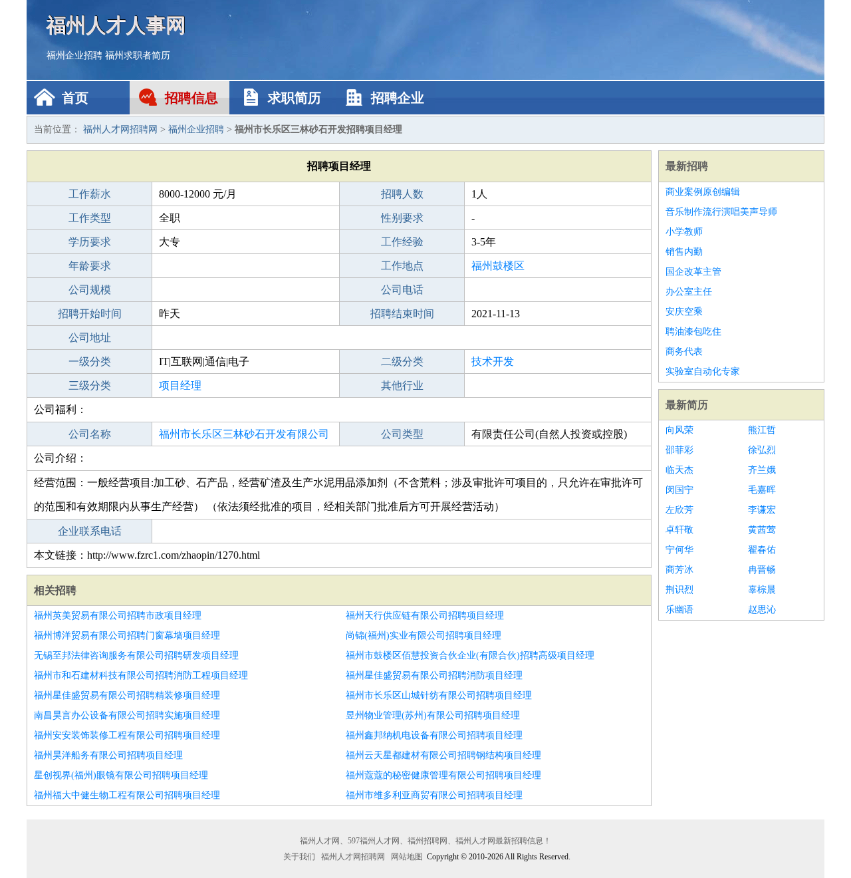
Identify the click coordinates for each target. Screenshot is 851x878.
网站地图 (407, 856)
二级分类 (402, 361)
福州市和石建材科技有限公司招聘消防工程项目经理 (141, 675)
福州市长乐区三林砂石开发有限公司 (244, 434)
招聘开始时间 (90, 313)
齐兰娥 (762, 470)
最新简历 (687, 404)
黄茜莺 (762, 530)
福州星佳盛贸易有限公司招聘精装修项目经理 (127, 695)
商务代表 (684, 352)
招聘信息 (191, 97)
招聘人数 (402, 194)
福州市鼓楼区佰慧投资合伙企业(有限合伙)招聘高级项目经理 (470, 655)
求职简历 (294, 97)
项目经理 (180, 385)
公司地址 (89, 337)
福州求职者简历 (137, 56)
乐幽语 (679, 610)
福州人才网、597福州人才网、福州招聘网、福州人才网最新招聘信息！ (425, 840)
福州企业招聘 (74, 56)
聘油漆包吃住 (693, 332)
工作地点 (402, 265)
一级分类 (89, 361)
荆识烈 (679, 590)
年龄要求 (89, 265)
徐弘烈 (762, 450)
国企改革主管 (693, 272)
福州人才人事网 (116, 25)
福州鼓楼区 (498, 265)
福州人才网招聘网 (120, 129)
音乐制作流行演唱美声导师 (721, 212)
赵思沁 (762, 610)
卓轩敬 (679, 530)
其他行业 (402, 385)
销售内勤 (684, 252)
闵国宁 (679, 490)
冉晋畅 (762, 570)
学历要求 (89, 241)
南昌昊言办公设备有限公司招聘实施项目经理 (127, 715)
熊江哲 (762, 430)
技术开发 (492, 361)
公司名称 (89, 434)
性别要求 (402, 217)
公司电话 (402, 289)
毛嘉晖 (762, 490)
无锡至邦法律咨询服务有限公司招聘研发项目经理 (136, 655)
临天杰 (679, 470)
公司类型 (402, 434)
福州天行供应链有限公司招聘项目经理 (425, 616)
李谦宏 (762, 510)
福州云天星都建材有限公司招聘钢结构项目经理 (443, 755)
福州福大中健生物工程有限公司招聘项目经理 (127, 795)
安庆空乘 (684, 312)
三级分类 (89, 385)
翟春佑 (762, 550)
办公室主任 (689, 292)
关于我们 (299, 856)
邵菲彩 (679, 450)
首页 (75, 97)
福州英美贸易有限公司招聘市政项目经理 (117, 616)
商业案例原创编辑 (703, 192)
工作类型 (89, 217)
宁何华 (679, 550)
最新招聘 (687, 166)
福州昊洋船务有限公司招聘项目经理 (108, 755)
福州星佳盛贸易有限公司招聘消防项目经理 (434, 675)
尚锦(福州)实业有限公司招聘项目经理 (423, 636)
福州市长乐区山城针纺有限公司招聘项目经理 (439, 695)
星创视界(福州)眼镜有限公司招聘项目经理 (121, 775)
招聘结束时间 (402, 313)
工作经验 (402, 241)
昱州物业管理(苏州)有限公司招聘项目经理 (433, 715)
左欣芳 (679, 510)
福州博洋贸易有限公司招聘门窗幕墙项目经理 (127, 636)
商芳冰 (679, 570)
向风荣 (679, 430)
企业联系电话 (90, 531)
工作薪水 (89, 194)
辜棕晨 (762, 590)
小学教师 (684, 232)
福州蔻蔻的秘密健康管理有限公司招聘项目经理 (443, 775)
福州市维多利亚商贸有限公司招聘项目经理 (434, 795)
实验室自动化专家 (703, 371)
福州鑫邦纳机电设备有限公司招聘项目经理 (434, 735)
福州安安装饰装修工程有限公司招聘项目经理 (127, 735)
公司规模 (89, 289)
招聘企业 (397, 97)
